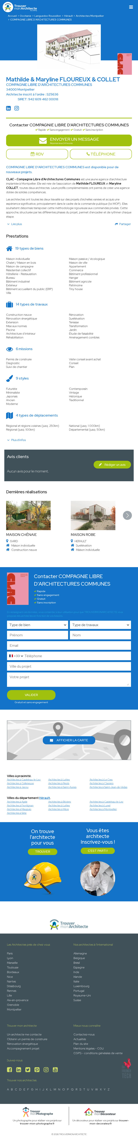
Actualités (79, 1039)
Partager (125, 224)
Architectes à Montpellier (103, 809)
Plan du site (80, 1044)
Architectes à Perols (58, 783)
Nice (10, 977)
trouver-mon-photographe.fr (37, 1123)
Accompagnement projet (23, 1048)
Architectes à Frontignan (20, 805)
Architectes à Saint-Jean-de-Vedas (108, 787)
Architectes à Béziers (59, 801)
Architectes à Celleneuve (20, 783)
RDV (39, 154)
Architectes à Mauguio (19, 809)
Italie (76, 981)
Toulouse (12, 967)
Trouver (42, 852)
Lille (9, 995)
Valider (31, 695)
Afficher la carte (72, 740)
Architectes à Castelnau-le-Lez (24, 779)
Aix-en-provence (17, 1000)
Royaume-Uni (82, 995)
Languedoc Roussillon (47, 15)
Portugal (78, 991)
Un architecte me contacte (24, 1034)
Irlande (77, 977)
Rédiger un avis (115, 465)
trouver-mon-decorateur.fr (109, 1122)
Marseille (12, 963)
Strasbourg (14, 986)
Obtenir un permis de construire (27, 1039)
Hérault (68, 15)
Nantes (11, 981)
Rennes (11, 991)
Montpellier (14, 1009)
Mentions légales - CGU (88, 1048)
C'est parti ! (98, 851)
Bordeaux (13, 972)
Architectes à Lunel (100, 805)
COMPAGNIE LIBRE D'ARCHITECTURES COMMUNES (41, 19)
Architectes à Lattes (59, 779)
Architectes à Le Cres (101, 779)
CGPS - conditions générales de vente (98, 1053)
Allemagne (80, 953)
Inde (76, 972)
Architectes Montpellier (90, 15)
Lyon (10, 958)
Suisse (77, 1000)
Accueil (12, 15)
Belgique (79, 958)
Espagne (78, 967)
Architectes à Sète (16, 813)
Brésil (76, 963)
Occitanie (25, 15)
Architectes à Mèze (58, 809)
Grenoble (13, 1005)
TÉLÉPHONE (102, 154)
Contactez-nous (84, 1034)
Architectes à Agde (17, 801)
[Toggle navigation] (131, 7)
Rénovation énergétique (22, 1044)
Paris (10, 953)
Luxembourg (81, 986)
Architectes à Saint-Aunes (62, 787)
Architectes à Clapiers (101, 783)
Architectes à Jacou (17, 787)
